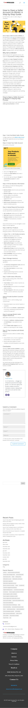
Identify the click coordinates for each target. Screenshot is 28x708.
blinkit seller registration (8, 581)
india (19, 604)
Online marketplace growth (8, 611)
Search (22, 483)
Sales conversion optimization (9, 613)
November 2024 (6, 555)
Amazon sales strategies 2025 (9, 574)
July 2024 (5, 559)
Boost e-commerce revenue (8, 585)
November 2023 (6, 561)
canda (16, 585)
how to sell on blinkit (7, 600)
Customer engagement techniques (10, 587)
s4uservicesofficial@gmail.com (14, 689)
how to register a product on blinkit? (16, 591)
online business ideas (11, 609)
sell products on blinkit (14, 615)
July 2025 (5, 550)
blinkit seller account (7, 579)
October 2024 (6, 557)
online (11, 37)
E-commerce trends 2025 (19, 589)
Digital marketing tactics (8, 589)
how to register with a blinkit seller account (11, 598)
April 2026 (5, 542)
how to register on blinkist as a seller (10, 596)
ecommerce (5, 591)
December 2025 (6, 546)
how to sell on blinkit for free (18, 600)
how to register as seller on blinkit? (10, 594)
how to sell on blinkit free (8, 602)
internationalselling (7, 607)
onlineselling (17, 611)
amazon (4, 572)
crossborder (21, 585)
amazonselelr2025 (19, 574)
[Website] (8, 395)
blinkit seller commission (17, 579)
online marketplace (20, 609)
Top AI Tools (5, 617)
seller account (19, 613)
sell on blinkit (5, 615)
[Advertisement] (14, 120)
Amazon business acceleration (14, 572)
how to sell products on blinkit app (10, 604)
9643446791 (14, 685)
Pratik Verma (7, 16)
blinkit (13, 576)
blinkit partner (18, 576)
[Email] (6, 395)
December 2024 (6, 553)
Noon (4, 609)
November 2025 (6, 548)
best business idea (7, 576)
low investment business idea (17, 607)
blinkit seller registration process (9, 583)
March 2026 (5, 544)
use (10, 617)
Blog (19, 16)
